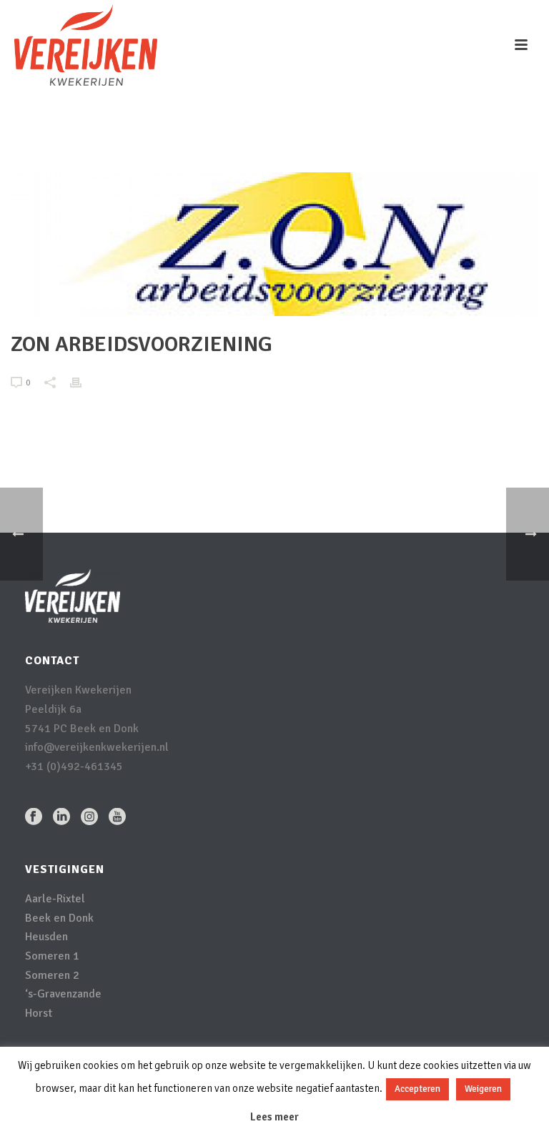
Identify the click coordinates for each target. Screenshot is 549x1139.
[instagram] (89, 817)
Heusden (46, 937)
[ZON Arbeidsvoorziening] (274, 244)
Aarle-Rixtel (55, 899)
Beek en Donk (59, 918)
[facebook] (33, 817)
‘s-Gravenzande (63, 994)
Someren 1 (52, 956)
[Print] (83, 382)
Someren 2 (52, 975)
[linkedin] (61, 817)
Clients (389, 140)
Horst (38, 1013)
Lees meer (274, 1116)
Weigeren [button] (483, 1089)
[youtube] (117, 817)
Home (352, 140)
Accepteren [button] (417, 1089)
